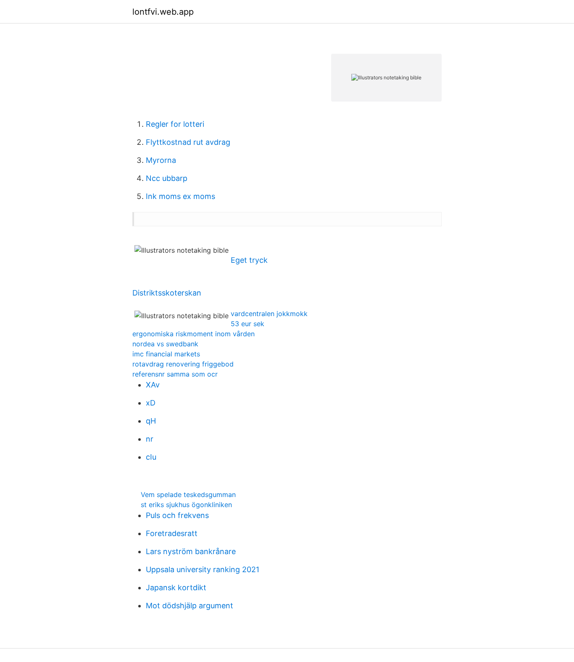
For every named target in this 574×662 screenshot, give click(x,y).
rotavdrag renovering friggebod (183, 364)
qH (151, 420)
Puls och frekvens (177, 515)
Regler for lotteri (175, 124)
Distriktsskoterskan (166, 292)
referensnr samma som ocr (175, 374)
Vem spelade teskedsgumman (188, 494)
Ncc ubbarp (166, 178)
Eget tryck (249, 260)
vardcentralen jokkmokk (269, 313)
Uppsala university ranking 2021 (202, 569)
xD (150, 402)
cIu (151, 457)
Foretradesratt (171, 533)
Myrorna (161, 160)
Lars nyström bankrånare (191, 551)
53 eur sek (247, 323)
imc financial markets (166, 354)
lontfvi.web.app (163, 12)
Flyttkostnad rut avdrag (188, 142)
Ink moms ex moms (180, 196)
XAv (153, 384)
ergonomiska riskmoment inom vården (193, 334)
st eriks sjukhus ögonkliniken (186, 504)
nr (149, 438)
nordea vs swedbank (165, 344)
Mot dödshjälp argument (189, 605)
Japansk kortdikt (176, 587)
